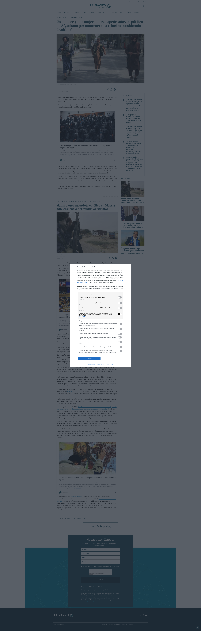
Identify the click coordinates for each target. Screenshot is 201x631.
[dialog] (100, 315)
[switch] (120, 297)
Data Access (100, 364)
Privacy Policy (109, 364)
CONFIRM (89, 358)
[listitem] (100, 294)
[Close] (127, 266)
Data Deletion (91, 364)
